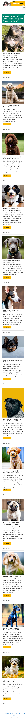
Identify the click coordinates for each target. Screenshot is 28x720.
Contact (14, 715)
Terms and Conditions (8, 713)
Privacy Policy (18, 713)
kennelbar (8, 77)
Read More (6, 72)
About (23, 713)
